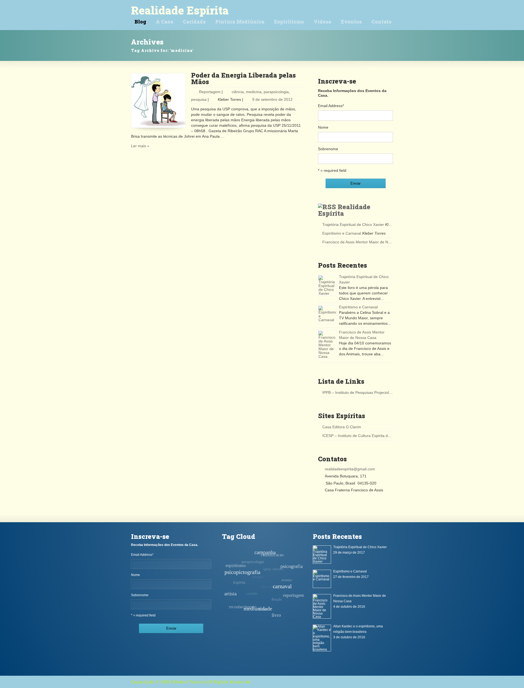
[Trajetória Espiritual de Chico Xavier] (327, 285)
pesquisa (199, 99)
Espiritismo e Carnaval (341, 233)
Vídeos (322, 21)
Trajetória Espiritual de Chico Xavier (353, 224)
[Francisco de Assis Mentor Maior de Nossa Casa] (327, 344)
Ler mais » (140, 146)
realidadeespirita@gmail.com (350, 469)
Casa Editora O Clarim (341, 427)
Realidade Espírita (180, 10)
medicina (253, 92)
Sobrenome (328, 149)
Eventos (351, 21)
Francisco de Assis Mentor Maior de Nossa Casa (364, 242)
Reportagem (210, 92)
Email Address (331, 106)
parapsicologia (276, 92)
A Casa (164, 21)
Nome (323, 127)
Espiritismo (289, 21)
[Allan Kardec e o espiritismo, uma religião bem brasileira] (322, 638)
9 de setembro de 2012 (272, 99)
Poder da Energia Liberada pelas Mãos (243, 78)
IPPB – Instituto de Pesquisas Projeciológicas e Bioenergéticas (376, 392)
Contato (381, 21)
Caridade (194, 21)
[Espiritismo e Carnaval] (327, 314)
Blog (140, 21)
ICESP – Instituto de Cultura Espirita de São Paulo (365, 435)
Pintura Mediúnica (239, 21)
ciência (238, 92)
